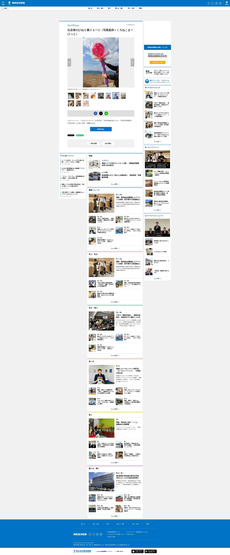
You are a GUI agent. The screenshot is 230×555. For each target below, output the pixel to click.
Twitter (212, 3)
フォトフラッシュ (73, 25)
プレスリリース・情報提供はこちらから (137, 532)
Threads (220, 3)
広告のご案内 (111, 536)
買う (109, 8)
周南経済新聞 (16, 3)
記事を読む (100, 129)
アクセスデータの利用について (116, 534)
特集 (140, 8)
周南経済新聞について (114, 532)
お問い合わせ (130, 534)
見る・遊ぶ (100, 8)
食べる (90, 8)
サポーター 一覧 (157, 62)
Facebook (208, 3)
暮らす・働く (119, 8)
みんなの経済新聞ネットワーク (82, 551)
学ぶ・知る (131, 8)
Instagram (216, 3)
